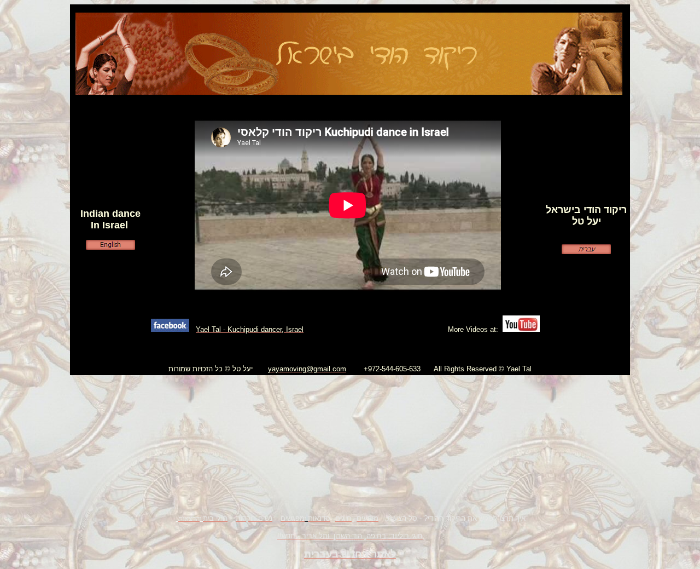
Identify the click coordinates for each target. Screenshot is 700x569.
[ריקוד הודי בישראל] (348, 92)
